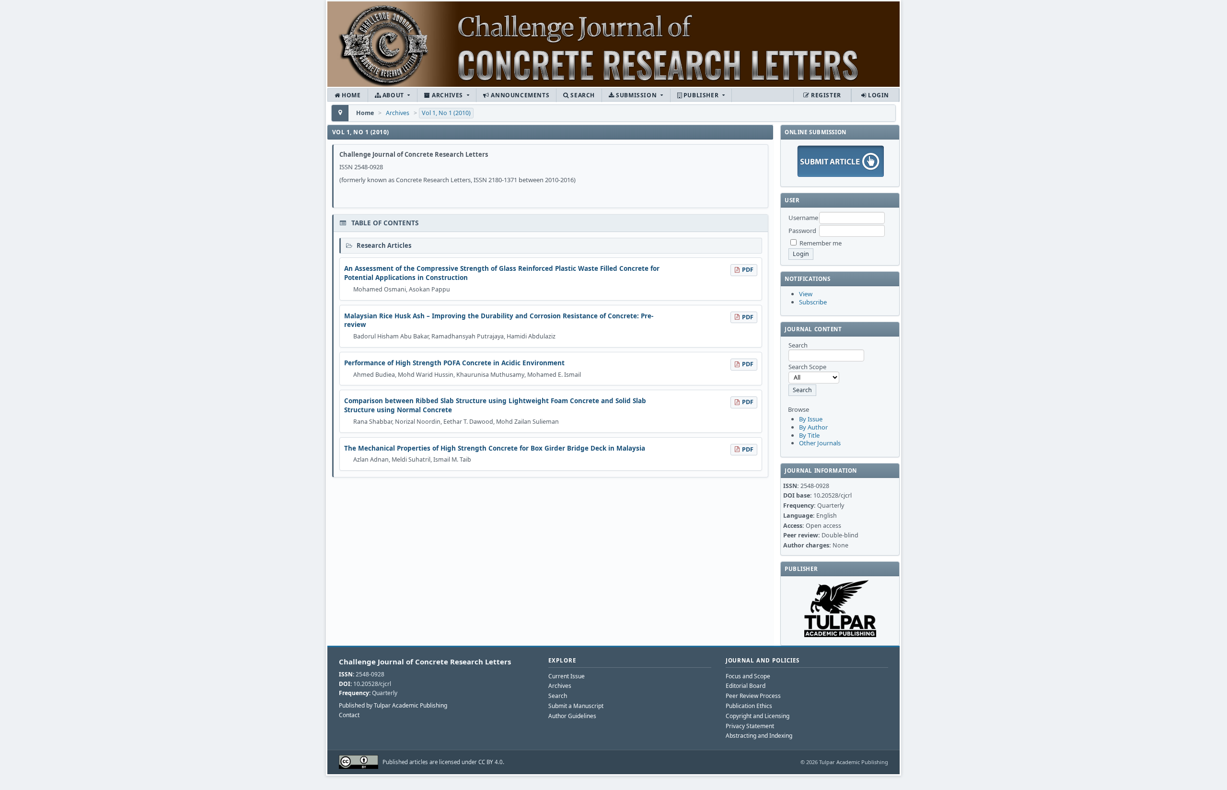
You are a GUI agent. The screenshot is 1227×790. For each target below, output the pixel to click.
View (805, 294)
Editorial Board (745, 686)
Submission (636, 95)
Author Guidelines (572, 716)
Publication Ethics (749, 706)
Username (803, 217)
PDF (747, 270)
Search (582, 95)
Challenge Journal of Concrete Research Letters (425, 661)
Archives (447, 95)
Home (350, 95)
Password (802, 230)
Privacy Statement (750, 726)
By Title (809, 435)
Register (825, 95)
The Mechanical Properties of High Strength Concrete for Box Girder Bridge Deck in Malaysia (494, 448)
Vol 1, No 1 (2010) (446, 113)
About (393, 95)
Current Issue (566, 676)
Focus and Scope (748, 676)
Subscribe (813, 302)
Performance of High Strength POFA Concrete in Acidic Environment (454, 363)
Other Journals (820, 443)
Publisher (701, 95)
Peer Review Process (753, 696)
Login (877, 95)
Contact (349, 715)
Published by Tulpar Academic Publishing (393, 705)
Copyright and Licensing (757, 716)
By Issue (810, 419)
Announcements (519, 95)
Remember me (820, 243)
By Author (813, 427)
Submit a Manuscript (575, 706)
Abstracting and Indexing (759, 736)
